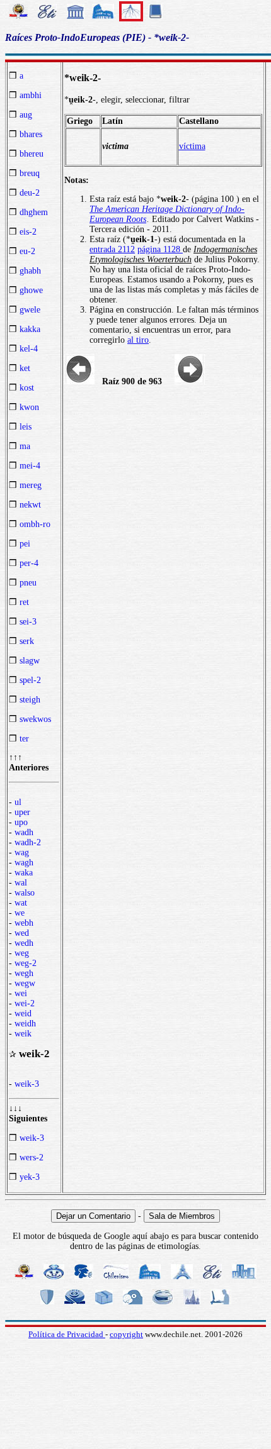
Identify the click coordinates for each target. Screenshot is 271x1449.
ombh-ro (35, 524)
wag (21, 852)
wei (20, 993)
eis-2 (28, 231)
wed (21, 933)
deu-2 (30, 192)
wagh (23, 862)
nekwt (30, 504)
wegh (23, 973)
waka (23, 872)
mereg (31, 485)
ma (25, 446)
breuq (30, 173)
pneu (28, 582)
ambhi (31, 95)
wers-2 (31, 1157)
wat (20, 903)
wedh (23, 943)
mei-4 (30, 465)
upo (21, 822)
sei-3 (28, 621)
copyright (126, 1334)
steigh (30, 699)
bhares (31, 134)
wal (20, 882)
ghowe (31, 290)
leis (26, 426)
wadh (23, 832)
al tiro (138, 340)
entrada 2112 (112, 249)
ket (25, 368)
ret (24, 602)
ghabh (30, 270)
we (19, 913)
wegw (24, 983)
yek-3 (30, 1177)
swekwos (35, 719)
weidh (25, 1023)
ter (24, 738)
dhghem (34, 212)
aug (26, 114)
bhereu (31, 153)
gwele (30, 309)
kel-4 (29, 348)
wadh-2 (27, 842)
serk (27, 641)
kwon (29, 407)
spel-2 (30, 680)
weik (23, 1033)
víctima (192, 146)
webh (23, 923)
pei (25, 543)
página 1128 (160, 249)
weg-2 (25, 963)
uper (22, 812)
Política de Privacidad (66, 1334)
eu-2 (27, 251)
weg (21, 953)
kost (27, 387)
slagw (30, 660)
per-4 (29, 563)
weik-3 (26, 1084)
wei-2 (24, 1003)
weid (23, 1013)
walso (24, 892)
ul (17, 802)
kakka (30, 329)
